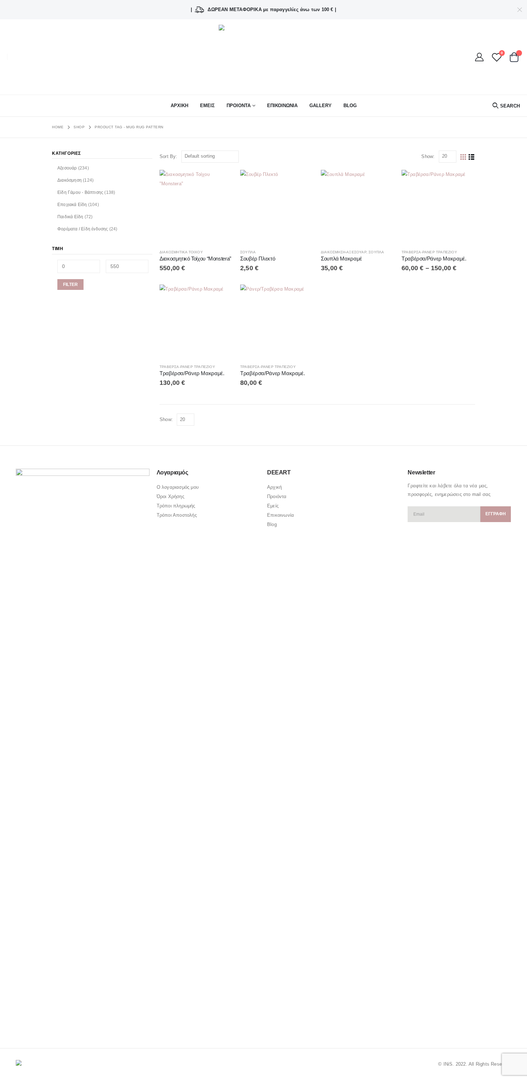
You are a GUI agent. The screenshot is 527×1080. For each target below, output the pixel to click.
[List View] (471, 156)
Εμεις (207, 105)
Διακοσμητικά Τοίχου (181, 252)
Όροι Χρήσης (170, 496)
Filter (70, 284)
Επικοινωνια (282, 105)
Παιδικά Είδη (70, 216)
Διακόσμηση (69, 180)
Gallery (320, 105)
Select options (301, 181)
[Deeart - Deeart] (263, 57)
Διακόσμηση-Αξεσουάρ (343, 252)
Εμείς (273, 505)
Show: (428, 156)
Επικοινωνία (280, 515)
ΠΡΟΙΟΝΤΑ (239, 105)
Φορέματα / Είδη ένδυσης (82, 228)
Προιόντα (277, 496)
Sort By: (168, 156)
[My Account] (479, 57)
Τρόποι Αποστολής (177, 515)
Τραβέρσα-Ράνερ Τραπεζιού (429, 252)
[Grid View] (463, 156)
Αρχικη (179, 105)
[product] (196, 206)
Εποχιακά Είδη (72, 204)
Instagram (49, 1023)
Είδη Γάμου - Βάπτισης (80, 192)
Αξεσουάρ (67, 168)
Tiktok (63, 1023)
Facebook (21, 1023)
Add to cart (221, 181)
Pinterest (35, 1023)
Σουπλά (248, 252)
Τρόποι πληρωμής (176, 505)
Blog (350, 105)
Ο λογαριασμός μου (178, 487)
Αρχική (274, 487)
